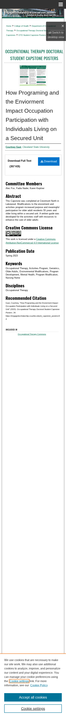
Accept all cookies (33, 697)
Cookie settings (19, 681)
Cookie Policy (39, 685)
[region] (33, 685)
